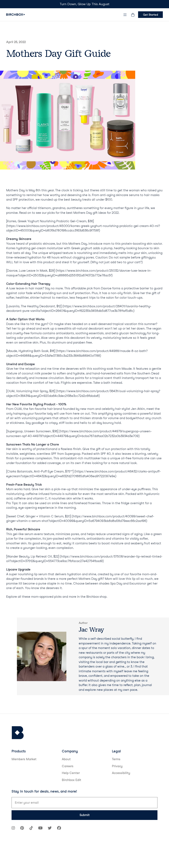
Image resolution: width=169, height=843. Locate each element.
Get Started (150, 14)
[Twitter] (50, 828)
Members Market (24, 759)
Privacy (117, 766)
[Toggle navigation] (125, 14)
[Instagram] (13, 828)
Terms (116, 759)
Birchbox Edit (71, 780)
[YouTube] (40, 828)
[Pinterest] (22, 828)
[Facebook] (59, 828)
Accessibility (121, 773)
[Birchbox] (18, 732)
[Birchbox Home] (15, 14)
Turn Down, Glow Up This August (84, 4)
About (66, 759)
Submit (85, 815)
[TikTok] (31, 828)
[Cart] (133, 14)
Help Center (71, 773)
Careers (67, 766)
